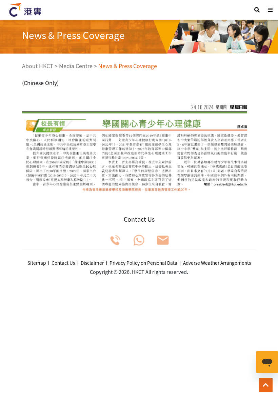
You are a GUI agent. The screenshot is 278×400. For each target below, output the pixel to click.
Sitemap (36, 263)
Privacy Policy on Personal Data (143, 263)
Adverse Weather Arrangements (217, 263)
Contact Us (63, 263)
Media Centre (76, 66)
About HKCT (37, 66)
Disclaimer (92, 263)
